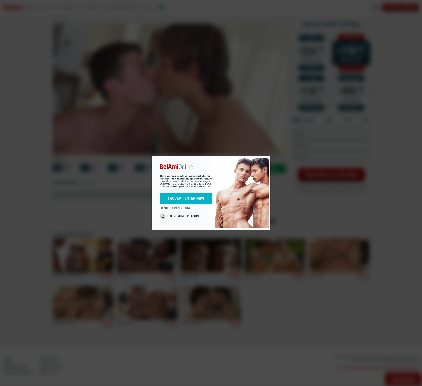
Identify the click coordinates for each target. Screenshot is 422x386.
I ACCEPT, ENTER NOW (186, 198)
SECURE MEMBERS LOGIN (183, 216)
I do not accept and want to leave (175, 208)
